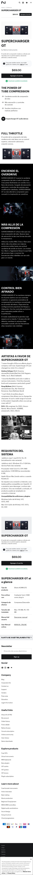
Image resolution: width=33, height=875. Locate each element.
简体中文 (3, 852)
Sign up (16, 657)
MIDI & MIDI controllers (8, 805)
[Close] (31, 859)
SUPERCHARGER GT (11, 10)
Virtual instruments (7, 756)
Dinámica (9, 7)
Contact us (4, 686)
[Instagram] (5, 668)
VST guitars (5, 769)
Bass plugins (5, 763)
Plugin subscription (7, 776)
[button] (14, 119)
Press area (4, 696)
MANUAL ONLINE (20, 624)
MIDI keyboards (6, 759)
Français (3, 854)
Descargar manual (20, 617)
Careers (3, 692)
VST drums (4, 773)
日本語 (2, 847)
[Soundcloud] (11, 668)
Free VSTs (4, 753)
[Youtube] (8, 668)
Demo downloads (7, 741)
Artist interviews (6, 791)
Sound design (5, 811)
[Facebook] (2, 668)
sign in (22, 64)
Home (3, 7)
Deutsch (3, 849)
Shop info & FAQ (6, 714)
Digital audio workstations (9, 808)
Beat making (5, 795)
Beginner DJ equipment (8, 801)
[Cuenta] (23, 2)
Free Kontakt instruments (9, 788)
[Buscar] (19, 2)
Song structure (6, 814)
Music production (7, 798)
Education (4, 699)
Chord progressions (7, 818)
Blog (2, 679)
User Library (5, 738)
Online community (7, 734)
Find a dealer (5, 724)
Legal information (7, 702)
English (3, 845)
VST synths (4, 766)
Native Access (5, 728)
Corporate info (6, 682)
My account (5, 718)
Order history (5, 721)
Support (4, 689)
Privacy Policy (11, 873)
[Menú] (31, 2)
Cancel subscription (7, 731)
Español (3, 856)
